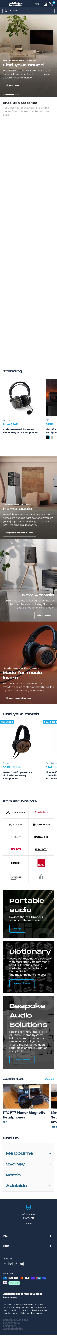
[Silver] (52, 438)
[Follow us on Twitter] (10, 1265)
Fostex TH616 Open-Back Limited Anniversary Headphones (17, 776)
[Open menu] (4, 4)
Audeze (7, 421)
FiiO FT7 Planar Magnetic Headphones (24, 1116)
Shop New (44, 616)
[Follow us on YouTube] (22, 1265)
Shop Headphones (18, 699)
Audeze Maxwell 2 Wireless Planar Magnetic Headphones (20, 432)
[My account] (45, 4)
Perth (13, 1176)
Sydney (15, 1165)
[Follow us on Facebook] (5, 1265)
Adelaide (16, 1187)
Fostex (6, 763)
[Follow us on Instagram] (16, 1265)
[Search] (6, 11)
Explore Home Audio (19, 534)
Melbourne (19, 1154)
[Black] (47, 438)
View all (49, 1080)
